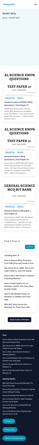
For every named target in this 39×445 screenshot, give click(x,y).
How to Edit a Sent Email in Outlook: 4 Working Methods (16, 353)
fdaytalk (9, 4)
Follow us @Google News (14, 438)
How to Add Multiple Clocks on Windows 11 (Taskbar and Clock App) (18, 359)
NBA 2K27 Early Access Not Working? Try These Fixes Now (17, 384)
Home (4, 18)
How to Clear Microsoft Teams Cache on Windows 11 (17, 371)
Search (30, 247)
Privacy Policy (10, 430)
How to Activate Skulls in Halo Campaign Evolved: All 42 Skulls (17, 400)
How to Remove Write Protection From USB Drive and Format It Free (18, 341)
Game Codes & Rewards (19, 320)
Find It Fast (10, 241)
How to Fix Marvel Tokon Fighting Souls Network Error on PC (17, 412)
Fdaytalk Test (10, 98)
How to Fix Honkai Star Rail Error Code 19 (17, 395)
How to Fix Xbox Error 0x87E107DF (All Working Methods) (16, 406)
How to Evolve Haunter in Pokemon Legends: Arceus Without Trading (18, 390)
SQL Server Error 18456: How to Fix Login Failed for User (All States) (17, 347)
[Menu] (35, 4)
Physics (20, 98)
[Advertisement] (19, 41)
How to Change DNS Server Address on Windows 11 (16, 365)
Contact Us (9, 421)
